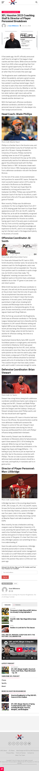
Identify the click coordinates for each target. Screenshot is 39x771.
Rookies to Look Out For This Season (22, 628)
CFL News (12, 750)
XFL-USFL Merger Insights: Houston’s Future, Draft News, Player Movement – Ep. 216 (23, 671)
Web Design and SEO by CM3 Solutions (27, 750)
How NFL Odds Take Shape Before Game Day (23, 620)
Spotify (4, 683)
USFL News (3, 750)
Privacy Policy (10, 753)
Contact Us (30, 753)
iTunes (4, 680)
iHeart (4, 686)
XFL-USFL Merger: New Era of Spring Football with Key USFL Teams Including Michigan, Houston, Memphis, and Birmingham (23, 706)
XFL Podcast (14, 667)
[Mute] (32, 658)
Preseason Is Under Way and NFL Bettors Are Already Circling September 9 (23, 611)
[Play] (4, 658)
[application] (19, 650)
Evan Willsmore (14, 26)
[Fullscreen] (35, 658)
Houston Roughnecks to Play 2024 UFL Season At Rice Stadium (23, 696)
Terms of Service (21, 753)
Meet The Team (20, 755)
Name (15, 583)
